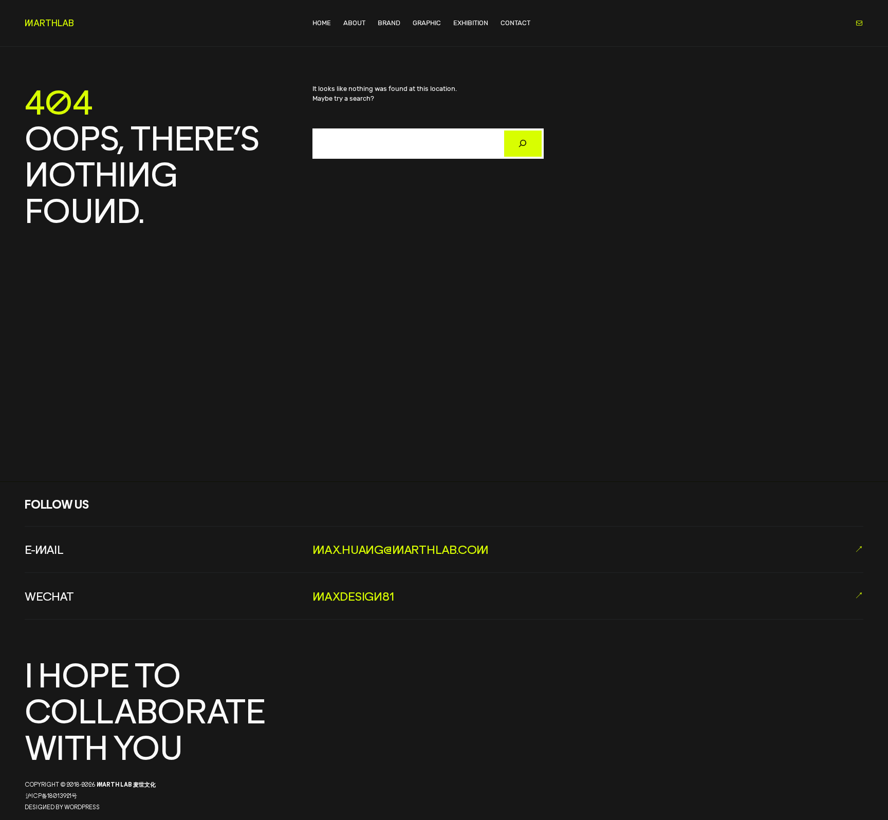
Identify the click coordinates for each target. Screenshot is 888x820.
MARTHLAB (49, 22)
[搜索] (523, 144)
